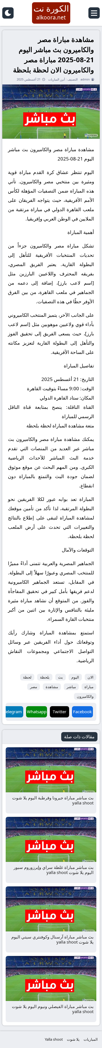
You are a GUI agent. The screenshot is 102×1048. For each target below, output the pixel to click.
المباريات (91, 1039)
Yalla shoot (54, 1039)
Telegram (13, 711)
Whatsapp (36, 711)
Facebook (82, 711)
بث (60, 677)
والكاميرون (85, 696)
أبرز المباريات (56, 79)
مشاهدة (52, 686)
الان (91, 677)
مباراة (89, 686)
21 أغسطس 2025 (29, 79)
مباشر (71, 686)
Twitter (59, 711)
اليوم (75, 677)
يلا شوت (73, 1039)
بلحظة (45, 677)
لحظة (27, 677)
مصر (33, 686)
